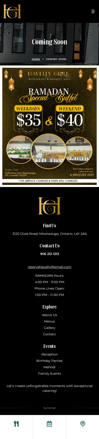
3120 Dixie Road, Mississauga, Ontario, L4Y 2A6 (49, 234)
